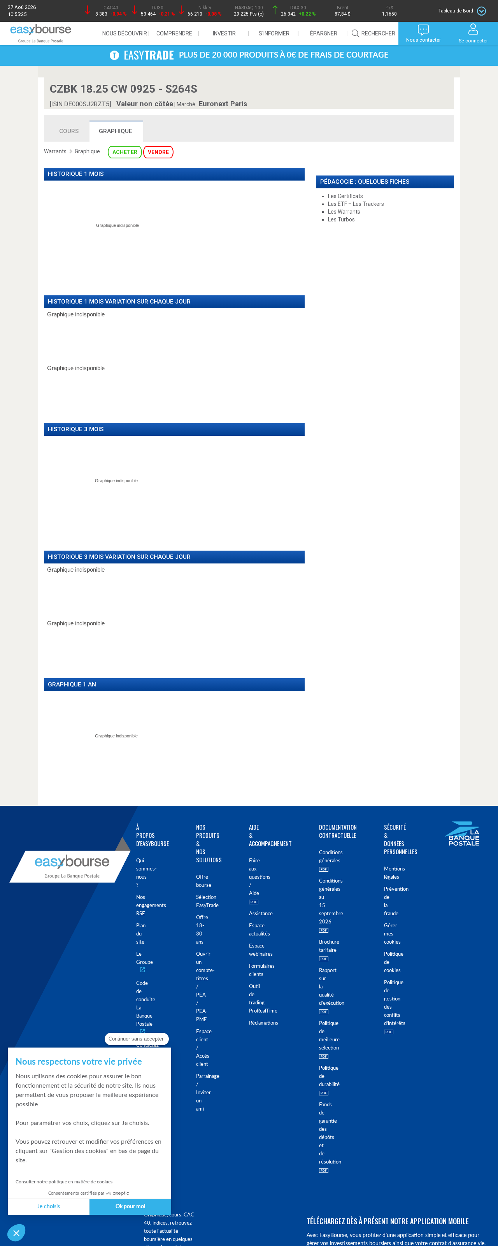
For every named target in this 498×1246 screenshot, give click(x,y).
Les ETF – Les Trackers (356, 204)
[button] (16, 1232)
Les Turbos (341, 219)
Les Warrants (344, 212)
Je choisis (48, 1206)
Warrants (55, 151)
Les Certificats (345, 196)
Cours (69, 131)
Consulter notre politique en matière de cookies (64, 1181)
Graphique (115, 131)
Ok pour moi (131, 1206)
